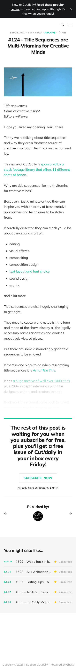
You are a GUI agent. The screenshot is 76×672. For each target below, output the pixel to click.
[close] (71, 9)
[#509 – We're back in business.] (38, 562)
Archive (50, 32)
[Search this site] (62, 24)
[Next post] (69, 513)
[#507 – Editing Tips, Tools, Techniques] (38, 582)
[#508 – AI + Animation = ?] (38, 572)
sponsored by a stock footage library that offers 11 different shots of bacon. (37, 169)
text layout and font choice (29, 271)
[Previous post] (7, 513)
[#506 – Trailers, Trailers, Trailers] (38, 592)
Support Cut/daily (37, 664)
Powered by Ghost (62, 664)
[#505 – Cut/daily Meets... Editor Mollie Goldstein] (38, 602)
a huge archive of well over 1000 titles (41, 381)
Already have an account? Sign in (38, 487)
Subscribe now (38, 478)
